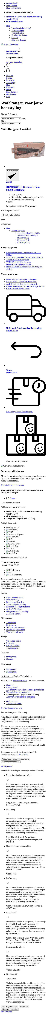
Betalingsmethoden (19, 35)
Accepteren (6, 759)
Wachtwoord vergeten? (15, 627)
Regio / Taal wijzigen (23, 676)
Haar (8, 228)
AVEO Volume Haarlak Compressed (21, 284)
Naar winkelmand (13, 8)
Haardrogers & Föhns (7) (27, 235)
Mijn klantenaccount (14, 597)
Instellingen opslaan (9, 1006)
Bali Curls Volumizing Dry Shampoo (21, 279)
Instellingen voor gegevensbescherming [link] (22, 694)
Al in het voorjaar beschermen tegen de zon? (24, 257)
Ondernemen (11, 701)
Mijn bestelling (12, 600)
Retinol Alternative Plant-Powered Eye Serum (25, 286)
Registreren (11, 625)
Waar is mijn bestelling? (21, 28)
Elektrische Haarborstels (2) (28, 233)
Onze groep (11, 657)
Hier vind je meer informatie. (13, 485)
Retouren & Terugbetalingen (18, 607)
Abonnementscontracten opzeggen (20, 697)
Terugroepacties (12, 648)
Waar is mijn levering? (15, 630)
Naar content (11, 5)
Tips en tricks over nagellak (17, 260)
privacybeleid (22, 754)
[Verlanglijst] (8, 66)
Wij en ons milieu (13, 641)
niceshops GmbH (20, 681)
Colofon (9, 685)
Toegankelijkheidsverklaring (18, 692)
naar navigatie (12, 3)
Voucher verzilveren (14, 632)
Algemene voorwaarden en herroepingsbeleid (25, 690)
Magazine (10, 643)
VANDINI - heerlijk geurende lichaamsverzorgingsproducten (18, 263)
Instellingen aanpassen (10, 762)
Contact (14, 37)
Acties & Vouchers (14, 609)
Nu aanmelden (12, 53)
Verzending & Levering (16, 604)
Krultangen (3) (23, 238)
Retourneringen (17, 30)
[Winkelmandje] (26, 70)
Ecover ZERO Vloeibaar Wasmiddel (21, 282)
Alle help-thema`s (18, 40)
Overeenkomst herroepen (11, 708)
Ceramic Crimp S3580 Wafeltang (23, 188)
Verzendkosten (17, 33)
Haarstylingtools (18, 231)
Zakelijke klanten (13, 614)
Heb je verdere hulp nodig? (17, 611)
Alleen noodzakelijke (21, 759)
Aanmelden (11, 623)
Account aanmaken (14, 62)
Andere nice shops (14, 703)
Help (8, 26)
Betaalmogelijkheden (15, 602)
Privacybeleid (11, 687)
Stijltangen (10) (23, 240)
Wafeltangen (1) (23, 242)
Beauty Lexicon (12, 645)
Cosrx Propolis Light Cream (18, 289)
